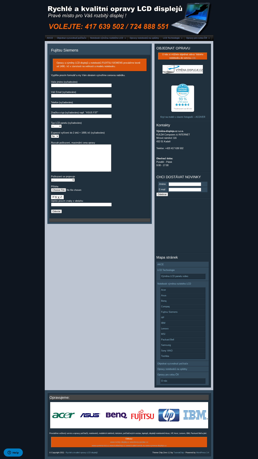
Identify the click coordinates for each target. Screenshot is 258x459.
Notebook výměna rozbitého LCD (108, 38)
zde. (194, 58)
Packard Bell (167, 339)
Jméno (162, 184)
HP (162, 317)
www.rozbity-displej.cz (119, 442)
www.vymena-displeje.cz (156, 445)
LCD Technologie (172, 38)
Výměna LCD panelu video (174, 276)
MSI (163, 334)
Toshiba (165, 356)
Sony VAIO (167, 350)
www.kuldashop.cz (117, 445)
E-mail (162, 189)
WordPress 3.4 (202, 452)
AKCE (50, 38)
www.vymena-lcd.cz (100, 445)
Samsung (166, 345)
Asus (163, 295)
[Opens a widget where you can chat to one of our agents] (13, 452)
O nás (164, 380)
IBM (163, 323)
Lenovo (164, 328)
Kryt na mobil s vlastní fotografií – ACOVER (182, 117)
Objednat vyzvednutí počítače (71, 38)
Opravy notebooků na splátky (144, 38)
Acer (163, 290)
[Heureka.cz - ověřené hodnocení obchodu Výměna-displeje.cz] (182, 111)
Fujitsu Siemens (64, 50)
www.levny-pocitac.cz (139, 442)
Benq (163, 301)
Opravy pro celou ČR (198, 38)
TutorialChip (179, 452)
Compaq (165, 306)
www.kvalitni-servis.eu (135, 445)
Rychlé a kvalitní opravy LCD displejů (82, 452)
